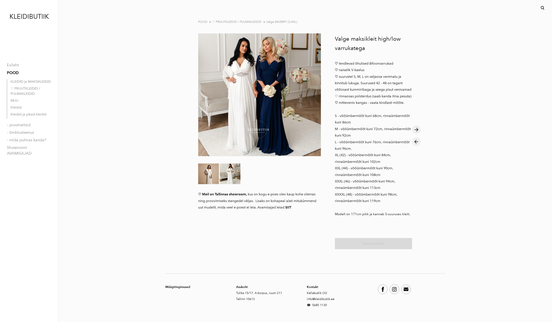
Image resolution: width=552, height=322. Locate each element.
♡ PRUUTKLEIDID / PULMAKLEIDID (25, 91)
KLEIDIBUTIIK (29, 16)
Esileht (13, 65)
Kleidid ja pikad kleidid (28, 114)
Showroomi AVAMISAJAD (19, 150)
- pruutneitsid (18, 125)
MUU (14, 100)
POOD (13, 72)
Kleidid (16, 107)
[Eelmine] (416, 141)
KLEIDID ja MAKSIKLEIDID (31, 81)
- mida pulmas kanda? (26, 140)
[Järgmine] (416, 129)
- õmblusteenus (20, 132)
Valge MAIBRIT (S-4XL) (281, 22)
